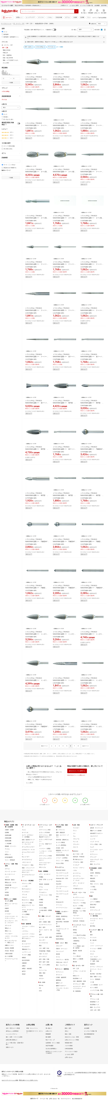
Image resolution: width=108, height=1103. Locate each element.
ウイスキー (76, 828)
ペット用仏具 (77, 956)
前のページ (44, 746)
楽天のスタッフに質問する (77, 771)
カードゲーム (77, 873)
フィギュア (76, 865)
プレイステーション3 (62, 891)
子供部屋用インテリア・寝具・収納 (95, 960)
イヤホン (49, 17)
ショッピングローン (11, 1034)
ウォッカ (75, 841)
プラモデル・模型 (78, 862)
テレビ (89, 17)
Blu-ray (41, 985)
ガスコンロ (8, 925)
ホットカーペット (10, 874)
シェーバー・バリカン (28, 934)
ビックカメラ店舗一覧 (86, 5)
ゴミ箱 (92, 982)
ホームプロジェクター (28, 847)
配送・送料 (68, 1028)
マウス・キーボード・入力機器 (28, 910)
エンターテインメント (45, 924)
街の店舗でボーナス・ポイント (34, 1032)
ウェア (92, 847)
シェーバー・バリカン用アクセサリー (28, 937)
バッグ (92, 923)
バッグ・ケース (94, 841)
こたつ (7, 877)
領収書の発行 (68, 1043)
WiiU (57, 896)
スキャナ (24, 897)
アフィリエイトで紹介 (71, 1051)
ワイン (75, 830)
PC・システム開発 (44, 964)
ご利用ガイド (64, 5)
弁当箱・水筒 (60, 848)
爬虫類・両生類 (77, 950)
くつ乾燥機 (8, 843)
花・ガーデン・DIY (18, 23)
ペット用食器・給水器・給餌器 (78, 947)
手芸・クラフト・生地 (96, 884)
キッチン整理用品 (61, 845)
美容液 (58, 954)
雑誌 (40, 945)
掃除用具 (92, 878)
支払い (67, 1031)
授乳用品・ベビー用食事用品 (79, 912)
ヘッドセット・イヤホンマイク (45, 852)
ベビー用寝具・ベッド (79, 908)
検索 (11, 82)
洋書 (40, 967)
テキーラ (75, 847)
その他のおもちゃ (78, 888)
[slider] (2, 75)
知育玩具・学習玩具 (78, 856)
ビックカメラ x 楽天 (7, 5)
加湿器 (7, 892)
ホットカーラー (26, 944)
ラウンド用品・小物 (95, 844)
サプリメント (60, 972)
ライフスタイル (43, 943)
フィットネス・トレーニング (96, 850)
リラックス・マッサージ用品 (62, 989)
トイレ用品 (93, 889)
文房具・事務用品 (95, 873)
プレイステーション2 (62, 894)
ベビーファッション (78, 900)
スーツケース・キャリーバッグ (96, 919)
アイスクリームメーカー (11, 959)
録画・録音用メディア (28, 839)
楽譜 (40, 934)
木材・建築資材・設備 (79, 981)
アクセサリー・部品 (27, 865)
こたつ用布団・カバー (96, 985)
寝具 (91, 935)
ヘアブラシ (25, 931)
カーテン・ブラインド (96, 966)
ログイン (95, 17)
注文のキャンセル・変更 (72, 1037)
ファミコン (59, 905)
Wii (57, 899)
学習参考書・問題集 (44, 951)
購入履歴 (48, 1037)
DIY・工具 (76, 968)
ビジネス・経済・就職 (45, 937)
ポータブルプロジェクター (28, 875)
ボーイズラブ (43, 956)
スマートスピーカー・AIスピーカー (28, 871)
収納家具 (92, 964)
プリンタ (24, 894)
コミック (41, 919)
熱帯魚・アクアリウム (79, 938)
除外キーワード (6, 170)
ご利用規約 (87, 1037)
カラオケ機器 (43, 908)
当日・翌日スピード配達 (13, 1028)
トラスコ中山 (5, 91)
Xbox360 (58, 884)
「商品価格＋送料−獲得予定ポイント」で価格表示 (37, 29)
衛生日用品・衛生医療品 (62, 922)
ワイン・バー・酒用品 (62, 860)
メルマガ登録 (68, 1045)
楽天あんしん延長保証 (12, 1031)
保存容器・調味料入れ (62, 839)
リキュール (76, 839)
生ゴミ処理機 (8, 956)
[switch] (18, 123)
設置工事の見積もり (11, 1040)
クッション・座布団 (95, 948)
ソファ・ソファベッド (96, 945)
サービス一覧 (44, 1098)
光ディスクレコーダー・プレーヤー (27, 843)
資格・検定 (42, 973)
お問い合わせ (68, 1057)
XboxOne (58, 881)
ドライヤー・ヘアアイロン (28, 927)
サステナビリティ (66, 1098)
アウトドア (93, 857)
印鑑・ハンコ (94, 875)
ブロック (75, 886)
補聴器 (24, 957)
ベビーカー (76, 915)
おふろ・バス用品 (78, 905)
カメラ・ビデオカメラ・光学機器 (27, 836)
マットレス (93, 937)
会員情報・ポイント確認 (53, 1043)
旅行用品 (92, 926)
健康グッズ (59, 983)
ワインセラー (8, 933)
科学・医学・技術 (44, 962)
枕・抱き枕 (93, 940)
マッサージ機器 (26, 955)
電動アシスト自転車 (95, 830)
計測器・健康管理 (61, 977)
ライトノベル (43, 970)
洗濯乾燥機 (8, 835)
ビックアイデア (30, 17)
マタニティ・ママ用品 (79, 903)
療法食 (75, 961)
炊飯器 (7, 908)
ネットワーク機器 (27, 903)
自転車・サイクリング (96, 828)
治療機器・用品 (60, 919)
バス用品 (92, 886)
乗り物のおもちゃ (78, 859)
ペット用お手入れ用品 (79, 935)
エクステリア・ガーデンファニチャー (79, 987)
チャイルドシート (78, 918)
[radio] (2, 31)
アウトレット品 (94, 999)
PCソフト (25, 920)
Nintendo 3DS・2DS (62, 878)
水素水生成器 (8, 953)
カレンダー (42, 940)
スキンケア (59, 946)
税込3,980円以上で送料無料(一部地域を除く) (27, 5)
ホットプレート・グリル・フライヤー (11, 921)
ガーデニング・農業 (78, 984)
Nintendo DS (59, 902)
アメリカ (4, 99)
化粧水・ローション (61, 948)
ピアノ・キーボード (44, 874)
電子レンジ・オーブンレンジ (11, 904)
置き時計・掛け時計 (95, 974)
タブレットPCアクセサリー (45, 840)
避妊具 (58, 926)
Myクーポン (49, 1040)
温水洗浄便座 (26, 960)
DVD (40, 991)
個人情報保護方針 (89, 1034)
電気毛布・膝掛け (10, 879)
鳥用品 (75, 943)
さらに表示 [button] (6, 63)
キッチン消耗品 (60, 842)
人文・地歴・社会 (44, 948)
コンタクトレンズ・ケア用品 (62, 929)
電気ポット (8, 928)
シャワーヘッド (26, 952)
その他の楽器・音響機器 (45, 911)
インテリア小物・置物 (96, 990)
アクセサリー (43, 892)
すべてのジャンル (6, 23)
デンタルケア (26, 946)
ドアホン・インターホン (79, 972)
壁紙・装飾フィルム (95, 976)
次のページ (85, 746)
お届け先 (4, 104)
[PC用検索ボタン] (76, 11)
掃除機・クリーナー (10, 846)
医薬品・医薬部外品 (61, 916)
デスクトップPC (26, 883)
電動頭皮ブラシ (26, 949)
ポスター (41, 978)
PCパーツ (25, 917)
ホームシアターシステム (28, 853)
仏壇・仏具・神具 (95, 1010)
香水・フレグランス (61, 965)
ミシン (7, 851)
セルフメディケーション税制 (10, 1080)
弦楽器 (41, 902)
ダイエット (59, 974)
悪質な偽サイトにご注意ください (28, 1080)
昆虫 (74, 953)
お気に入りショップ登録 (72, 1040)
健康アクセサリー (61, 985)
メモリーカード (26, 862)
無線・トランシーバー (28, 868)
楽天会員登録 (102, 17)
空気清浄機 (59, 17)
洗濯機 (82, 17)
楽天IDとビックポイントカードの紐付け (54, 1052)
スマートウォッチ (95, 910)
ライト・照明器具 (10, 860)
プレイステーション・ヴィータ (62, 887)
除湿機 (7, 895)
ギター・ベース (43, 889)
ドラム (41, 887)
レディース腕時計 (95, 902)
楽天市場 (103, 5)
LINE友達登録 (69, 1048)
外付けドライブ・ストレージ (28, 906)
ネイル (58, 957)
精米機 (7, 911)
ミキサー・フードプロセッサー (11, 937)
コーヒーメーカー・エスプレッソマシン (11, 917)
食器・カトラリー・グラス (62, 836)
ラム (74, 836)
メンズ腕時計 (94, 899)
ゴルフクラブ (94, 836)
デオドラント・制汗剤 (62, 959)
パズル (75, 870)
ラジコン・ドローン (78, 867)
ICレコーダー (26, 857)
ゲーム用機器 (26, 914)
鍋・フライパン (60, 830)
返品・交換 (68, 1034)
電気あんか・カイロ (10, 882)
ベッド (92, 943)
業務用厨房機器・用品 (62, 855)
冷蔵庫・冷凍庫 (9, 830)
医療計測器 (59, 936)
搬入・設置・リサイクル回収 (14, 1037)
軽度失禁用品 (60, 939)
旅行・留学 (42, 927)
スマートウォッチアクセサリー (45, 859)
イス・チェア (94, 956)
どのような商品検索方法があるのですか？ (40, 777)
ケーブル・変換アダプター (45, 845)
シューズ (92, 839)
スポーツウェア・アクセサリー (96, 860)
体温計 (24, 974)
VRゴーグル (42, 867)
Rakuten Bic (10, 11)
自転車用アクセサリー (96, 833)
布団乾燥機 (8, 841)
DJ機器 (41, 899)
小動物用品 (76, 941)
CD (40, 988)
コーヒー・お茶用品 (61, 858)
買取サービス (10, 1047)
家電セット (19, 17)
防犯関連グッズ (94, 1002)
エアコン (67, 17)
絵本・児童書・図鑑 (44, 922)
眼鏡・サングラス (95, 864)
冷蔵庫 (75, 17)
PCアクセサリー (26, 889)
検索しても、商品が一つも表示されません (40, 779)
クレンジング (60, 951)
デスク (92, 954)
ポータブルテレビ (27, 859)
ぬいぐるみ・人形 (78, 854)
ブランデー (76, 844)
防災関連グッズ (77, 978)
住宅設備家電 (8, 857)
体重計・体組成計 (27, 968)
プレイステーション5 (62, 873)
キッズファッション (78, 897)
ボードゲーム (77, 876)
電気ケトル (8, 931)
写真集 (41, 975)
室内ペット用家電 (78, 959)
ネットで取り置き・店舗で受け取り (15, 1043)
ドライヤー (41, 17)
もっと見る (29, 783)
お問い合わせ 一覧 (54, 1098)
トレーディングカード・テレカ (78, 879)
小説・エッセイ (43, 954)
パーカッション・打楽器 (45, 896)
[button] (2, 72)
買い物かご (49, 1028)
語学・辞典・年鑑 (44, 959)
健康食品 (58, 980)
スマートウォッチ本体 (45, 856)
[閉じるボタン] (104, 37)
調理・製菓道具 (60, 832)
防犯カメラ (76, 975)
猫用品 (75, 930)
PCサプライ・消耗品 (28, 900)
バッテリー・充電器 (44, 848)
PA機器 (41, 877)
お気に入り (49, 1031)
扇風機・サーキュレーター (11, 888)
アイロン (7, 849)
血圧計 (24, 971)
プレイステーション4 (62, 875)
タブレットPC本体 (44, 832)
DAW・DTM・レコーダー (45, 880)
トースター (8, 914)
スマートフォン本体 (44, 830)
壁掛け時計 (93, 904)
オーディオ (25, 832)
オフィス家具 (94, 987)
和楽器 (41, 905)
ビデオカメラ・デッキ (28, 849)
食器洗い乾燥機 (9, 948)
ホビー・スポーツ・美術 (45, 931)
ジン (74, 833)
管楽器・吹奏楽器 (44, 884)
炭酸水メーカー (9, 945)
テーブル (92, 951)
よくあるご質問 (74, 5)
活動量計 (24, 963)
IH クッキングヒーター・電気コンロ (11, 941)
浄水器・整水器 (9, 951)
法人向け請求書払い (51, 1048)
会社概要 (97, 5)
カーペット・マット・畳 (96, 970)
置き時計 (92, 907)
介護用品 (58, 933)
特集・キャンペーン (32, 1028)
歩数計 (24, 966)
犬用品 (75, 932)
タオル (92, 892)
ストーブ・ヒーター (10, 871)
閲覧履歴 (48, 1034)
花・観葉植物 (77, 991)
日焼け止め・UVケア (62, 962)
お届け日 (4, 111)
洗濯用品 (92, 881)
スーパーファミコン (61, 907)
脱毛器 (24, 941)
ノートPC (25, 886)
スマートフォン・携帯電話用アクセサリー (45, 836)
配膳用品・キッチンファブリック (62, 851)
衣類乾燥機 (8, 838)
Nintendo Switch (60, 870)
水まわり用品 (60, 863)
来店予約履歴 (49, 1045)
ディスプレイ (26, 892)
